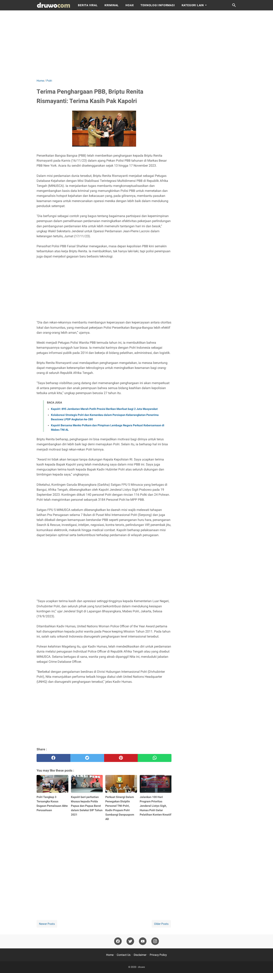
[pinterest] (121, 758)
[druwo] (54, 5)
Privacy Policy (158, 954)
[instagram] (155, 941)
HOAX (130, 5)
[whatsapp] (154, 758)
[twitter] (87, 758)
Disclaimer (140, 954)
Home (110, 954)
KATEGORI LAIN (193, 5)
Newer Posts (47, 923)
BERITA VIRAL (88, 5)
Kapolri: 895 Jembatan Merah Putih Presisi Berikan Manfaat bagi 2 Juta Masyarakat (104, 408)
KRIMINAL (112, 5)
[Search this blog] (234, 5)
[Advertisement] (136, 44)
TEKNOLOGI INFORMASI (157, 5)
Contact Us (124, 954)
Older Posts (161, 923)
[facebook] (53, 758)
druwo (141, 967)
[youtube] (142, 941)
